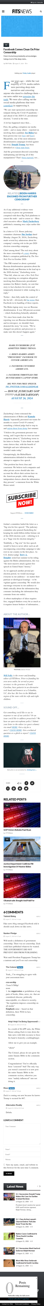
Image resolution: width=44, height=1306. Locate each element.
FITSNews (9, 833)
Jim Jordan (26, 234)
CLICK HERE (16, 730)
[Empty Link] (38, 1186)
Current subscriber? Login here (18, 1299)
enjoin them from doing (17, 428)
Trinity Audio (27, 73)
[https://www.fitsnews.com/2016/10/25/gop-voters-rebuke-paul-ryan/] (22, 815)
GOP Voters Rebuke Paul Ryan (17, 830)
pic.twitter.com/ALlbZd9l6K (22, 386)
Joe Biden (29, 132)
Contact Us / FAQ (7, 1304)
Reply (38, 916)
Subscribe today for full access (18, 1295)
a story (26, 253)
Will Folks (9, 63)
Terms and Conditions (22, 1304)
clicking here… (32, 770)
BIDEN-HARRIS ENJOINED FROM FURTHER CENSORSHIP (22, 196)
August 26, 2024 (22, 398)
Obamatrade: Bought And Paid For (19, 900)
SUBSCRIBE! (29, 513)
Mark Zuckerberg (31, 221)
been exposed (27, 157)
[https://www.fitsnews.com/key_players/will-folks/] (22, 642)
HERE (14, 727)
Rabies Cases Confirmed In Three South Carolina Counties (26, 1236)
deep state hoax (22, 147)
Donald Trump (18, 144)
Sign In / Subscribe (37, 2)
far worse (31, 299)
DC (6, 45)
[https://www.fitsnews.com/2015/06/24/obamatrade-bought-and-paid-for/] (22, 885)
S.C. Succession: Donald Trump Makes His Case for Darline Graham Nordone (28, 1196)
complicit (8, 105)
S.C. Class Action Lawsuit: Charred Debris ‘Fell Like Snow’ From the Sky (26, 1221)
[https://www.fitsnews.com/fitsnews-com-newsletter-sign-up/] (22, 755)
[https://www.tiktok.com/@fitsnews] (37, 1290)
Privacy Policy (35, 1304)
